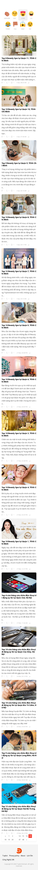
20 (12, 840)
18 (5, 840)
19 (9, 840)
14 (19, 836)
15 (23, 836)
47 (19, 840)
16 (27, 836)
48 (23, 840)
